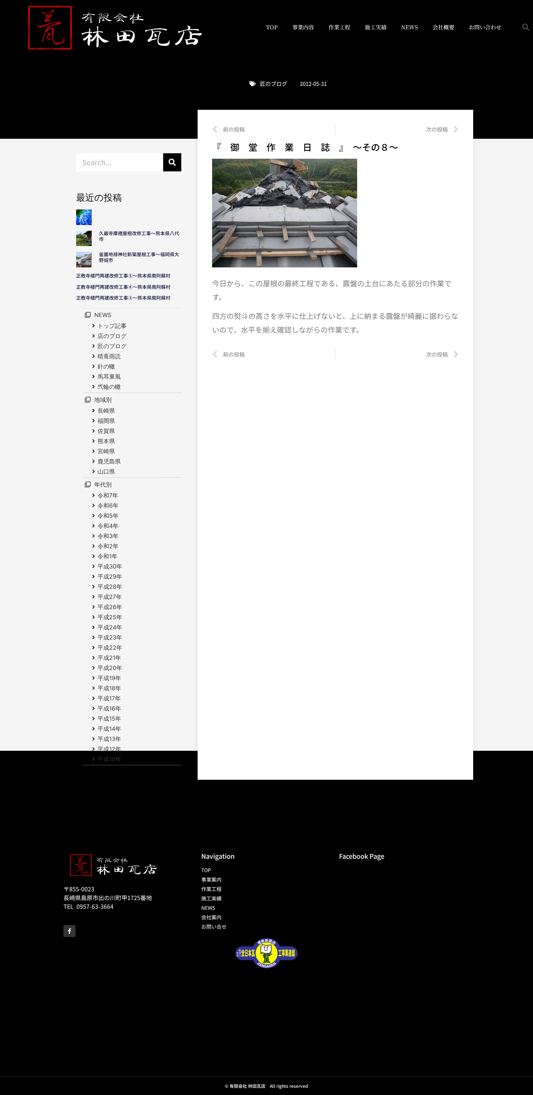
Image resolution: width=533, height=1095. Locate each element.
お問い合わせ (485, 27)
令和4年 (108, 525)
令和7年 (108, 495)
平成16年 (109, 708)
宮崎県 (106, 451)
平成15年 (109, 718)
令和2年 (108, 546)
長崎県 (106, 410)
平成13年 (109, 738)
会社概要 (443, 27)
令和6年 (108, 505)
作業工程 (339, 27)
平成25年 (110, 617)
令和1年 (107, 556)
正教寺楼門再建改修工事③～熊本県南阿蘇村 (123, 297)
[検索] (172, 162)
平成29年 (110, 576)
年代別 (103, 484)
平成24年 (110, 627)
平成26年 (110, 607)
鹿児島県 (109, 461)
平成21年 (109, 657)
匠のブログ (273, 83)
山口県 (106, 471)
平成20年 (110, 667)
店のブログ (112, 336)
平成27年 (110, 596)
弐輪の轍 (109, 386)
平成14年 (109, 728)
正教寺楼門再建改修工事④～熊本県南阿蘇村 (123, 286)
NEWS (409, 27)
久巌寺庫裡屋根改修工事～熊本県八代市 (139, 236)
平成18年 (109, 688)
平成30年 (110, 566)
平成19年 (109, 678)
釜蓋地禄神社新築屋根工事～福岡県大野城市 (139, 257)
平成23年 (110, 637)
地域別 (103, 399)
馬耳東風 (109, 376)
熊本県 (106, 441)
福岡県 (106, 420)
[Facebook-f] (69, 931)
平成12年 (109, 749)
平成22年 (110, 647)
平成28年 (110, 586)
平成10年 (109, 759)
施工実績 (376, 27)
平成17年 (109, 698)
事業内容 (303, 27)
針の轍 (106, 366)
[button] (525, 27)
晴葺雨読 (109, 356)
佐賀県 (106, 430)
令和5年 (108, 515)
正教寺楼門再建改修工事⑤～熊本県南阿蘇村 (123, 275)
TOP (272, 27)
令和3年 (108, 536)
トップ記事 (112, 325)
